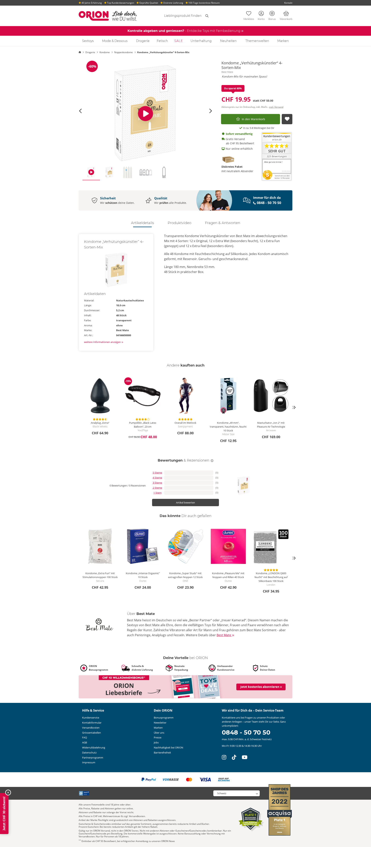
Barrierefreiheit (162, 752)
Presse (157, 737)
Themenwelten (257, 41)
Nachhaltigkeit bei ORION (168, 747)
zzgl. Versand (276, 107)
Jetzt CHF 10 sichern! (4, 814)
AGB (84, 742)
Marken (283, 41)
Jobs (156, 742)
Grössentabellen (91, 732)
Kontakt (288, 2)
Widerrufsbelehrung (93, 747)
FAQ (84, 737)
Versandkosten (91, 727)
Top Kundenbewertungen (120, 2)
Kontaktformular (91, 722)
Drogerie (143, 41)
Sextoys (88, 41)
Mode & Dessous (115, 41)
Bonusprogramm (164, 717)
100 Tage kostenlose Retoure (204, 2)
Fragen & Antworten (222, 223)
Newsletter (160, 722)
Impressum (88, 762)
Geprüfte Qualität (148, 2)
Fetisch (162, 41)
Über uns (159, 732)
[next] (294, 407)
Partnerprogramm (92, 757)
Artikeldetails (142, 223)
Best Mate (227, 72)
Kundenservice (90, 717)
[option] (145, 113)
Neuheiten (228, 41)
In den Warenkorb (253, 119)
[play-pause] (145, 113)
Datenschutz (89, 752)
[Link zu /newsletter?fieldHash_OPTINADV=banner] (185, 686)
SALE (178, 41)
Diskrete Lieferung (173, 2)
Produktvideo (179, 223)
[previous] (77, 407)
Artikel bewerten (185, 502)
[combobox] (178, 16)
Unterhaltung (201, 41)
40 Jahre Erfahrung (91, 2)
